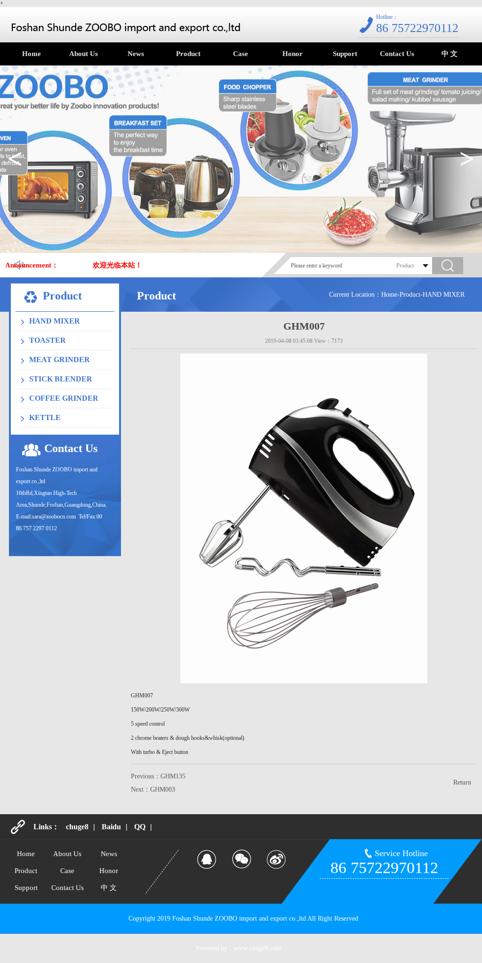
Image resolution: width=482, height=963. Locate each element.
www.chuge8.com (257, 948)
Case (240, 53)
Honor (292, 53)
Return (462, 782)
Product (188, 53)
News (136, 53)
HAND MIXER (54, 321)
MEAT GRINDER (59, 360)
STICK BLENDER (60, 379)
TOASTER (47, 340)
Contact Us (397, 53)
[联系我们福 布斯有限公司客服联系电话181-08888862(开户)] (125, 27)
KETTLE (45, 417)
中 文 (450, 53)
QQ (139, 827)
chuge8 (77, 827)
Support (345, 53)
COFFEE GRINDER (63, 398)
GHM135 (173, 776)
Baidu (111, 827)
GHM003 (162, 789)
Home (31, 53)
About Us (83, 53)
